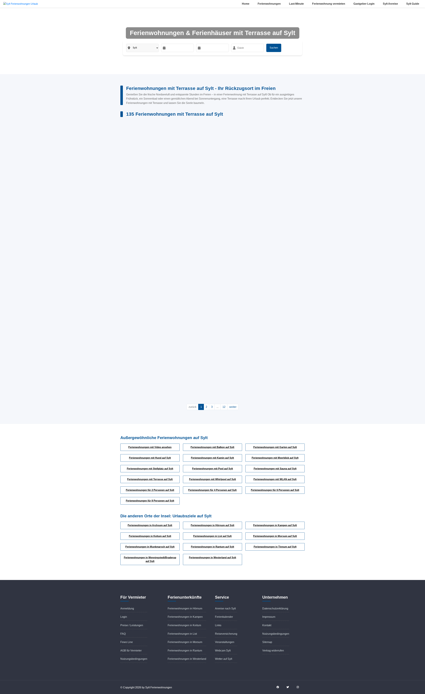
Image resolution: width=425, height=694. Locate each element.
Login (123, 616)
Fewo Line (126, 642)
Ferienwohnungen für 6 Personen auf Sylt (275, 490)
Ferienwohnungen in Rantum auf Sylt (212, 546)
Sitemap (267, 642)
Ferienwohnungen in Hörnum (185, 608)
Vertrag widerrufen (273, 650)
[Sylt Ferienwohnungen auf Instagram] (300, 687)
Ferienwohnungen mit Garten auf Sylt (275, 447)
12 (223, 406)
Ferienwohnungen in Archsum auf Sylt (150, 525)
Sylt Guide (412, 3)
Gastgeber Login (364, 3)
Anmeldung (127, 608)
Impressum (268, 616)
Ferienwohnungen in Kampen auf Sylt (275, 525)
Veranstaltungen (224, 642)
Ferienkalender (224, 616)
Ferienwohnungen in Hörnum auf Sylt (212, 525)
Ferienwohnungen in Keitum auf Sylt (150, 536)
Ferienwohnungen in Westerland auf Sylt (212, 557)
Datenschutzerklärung (275, 608)
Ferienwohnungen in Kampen (185, 616)
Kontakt (266, 625)
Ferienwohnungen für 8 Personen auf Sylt (150, 500)
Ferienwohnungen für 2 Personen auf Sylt (150, 490)
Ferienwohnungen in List (182, 633)
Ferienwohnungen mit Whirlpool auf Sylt (212, 479)
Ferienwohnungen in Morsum (185, 642)
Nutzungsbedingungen (133, 658)
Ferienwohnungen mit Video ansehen (149, 447)
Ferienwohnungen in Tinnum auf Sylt (275, 546)
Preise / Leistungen (131, 625)
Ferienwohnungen (269, 3)
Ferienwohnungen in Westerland (187, 658)
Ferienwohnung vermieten (328, 3)
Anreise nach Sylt (225, 608)
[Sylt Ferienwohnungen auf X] (290, 687)
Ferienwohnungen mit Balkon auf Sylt (212, 447)
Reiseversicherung (226, 633)
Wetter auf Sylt (223, 658)
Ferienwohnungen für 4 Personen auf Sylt (212, 490)
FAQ (123, 633)
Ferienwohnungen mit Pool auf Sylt (212, 468)
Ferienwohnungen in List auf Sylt (212, 536)
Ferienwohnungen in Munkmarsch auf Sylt (149, 546)
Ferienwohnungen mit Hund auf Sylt (150, 457)
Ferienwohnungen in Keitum (184, 625)
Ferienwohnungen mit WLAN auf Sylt (275, 479)
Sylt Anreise (390, 3)
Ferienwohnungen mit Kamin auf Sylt (212, 457)
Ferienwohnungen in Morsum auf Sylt (275, 536)
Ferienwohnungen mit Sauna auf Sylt (275, 468)
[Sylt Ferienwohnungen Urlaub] (20, 3)
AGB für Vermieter (131, 650)
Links (218, 625)
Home (245, 3)
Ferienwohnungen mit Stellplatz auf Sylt (150, 468)
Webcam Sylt (223, 650)
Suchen (274, 47)
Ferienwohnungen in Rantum (185, 650)
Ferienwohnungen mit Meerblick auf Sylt (275, 457)
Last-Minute (296, 3)
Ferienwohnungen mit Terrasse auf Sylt (150, 479)
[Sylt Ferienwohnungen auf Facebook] (280, 687)
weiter (232, 406)
